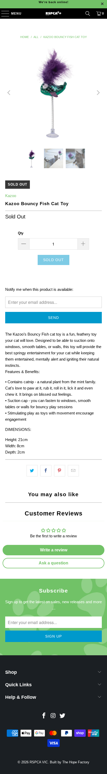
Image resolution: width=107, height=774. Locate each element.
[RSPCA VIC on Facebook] (44, 716)
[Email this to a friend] (73, 470)
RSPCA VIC (39, 762)
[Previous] (9, 92)
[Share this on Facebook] (45, 470)
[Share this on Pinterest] (59, 470)
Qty (20, 233)
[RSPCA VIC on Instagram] (53, 716)
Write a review (53, 550)
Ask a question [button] (53, 563)
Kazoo (10, 195)
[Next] (98, 92)
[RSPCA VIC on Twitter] (62, 716)
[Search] (88, 13)
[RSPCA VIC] (53, 13)
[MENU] (2, 13)
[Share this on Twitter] (32, 470)
